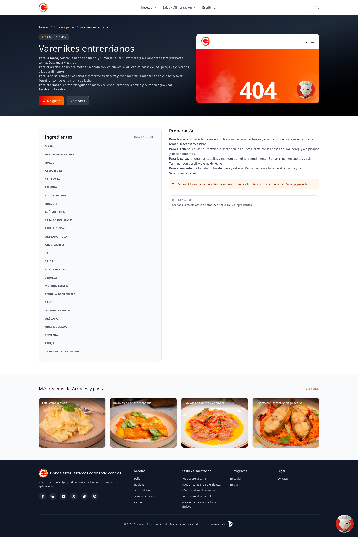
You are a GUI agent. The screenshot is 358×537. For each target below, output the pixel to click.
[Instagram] (53, 496)
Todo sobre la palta (194, 478)
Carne (138, 502)
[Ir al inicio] (43, 7)
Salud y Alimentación (177, 7)
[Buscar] (317, 7)
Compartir (78, 101)
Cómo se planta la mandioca (199, 490)
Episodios (236, 478)
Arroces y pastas (144, 496)
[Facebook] (42, 496)
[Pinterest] (94, 496)
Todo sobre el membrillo (197, 496)
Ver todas (312, 389)
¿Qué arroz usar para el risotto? (201, 484)
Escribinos (209, 7)
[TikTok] (84, 496)
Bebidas (139, 484)
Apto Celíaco (142, 490)
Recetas (146, 7)
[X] (74, 496)
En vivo (234, 484)
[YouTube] (63, 496)
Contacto (282, 478)
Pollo (137, 478)
